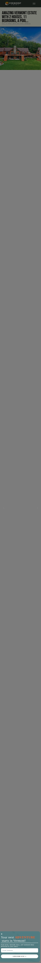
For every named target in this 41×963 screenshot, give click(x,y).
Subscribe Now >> (19, 956)
